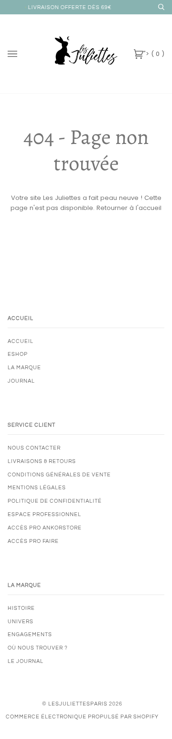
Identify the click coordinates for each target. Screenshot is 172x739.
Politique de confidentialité (55, 501)
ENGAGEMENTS (30, 634)
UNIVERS (20, 621)
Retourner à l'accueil (129, 207)
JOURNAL (21, 381)
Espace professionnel (44, 514)
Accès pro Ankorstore (45, 527)
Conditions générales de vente (59, 474)
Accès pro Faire (33, 541)
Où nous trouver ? (38, 648)
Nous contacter (34, 448)
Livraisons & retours (42, 461)
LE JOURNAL (25, 661)
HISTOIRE (21, 608)
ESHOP (18, 354)
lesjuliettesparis (78, 703)
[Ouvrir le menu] (22, 53)
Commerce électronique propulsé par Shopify (82, 716)
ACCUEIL (20, 341)
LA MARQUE (24, 367)
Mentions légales (37, 487)
